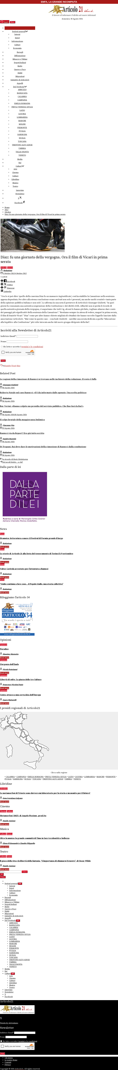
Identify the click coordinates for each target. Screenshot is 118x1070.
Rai (20, 163)
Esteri (17, 38)
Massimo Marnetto (10, 654)
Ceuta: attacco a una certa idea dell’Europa (20, 695)
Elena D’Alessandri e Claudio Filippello (19, 843)
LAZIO (22, 110)
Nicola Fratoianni (10, 669)
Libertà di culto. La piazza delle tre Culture (20, 679)
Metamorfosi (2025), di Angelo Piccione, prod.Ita (23, 816)
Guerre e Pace (20, 69)
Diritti (20, 73)
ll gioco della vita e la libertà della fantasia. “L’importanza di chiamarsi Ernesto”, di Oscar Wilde (45, 861)
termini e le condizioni (32, 347)
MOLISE (22, 124)
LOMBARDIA (22, 117)
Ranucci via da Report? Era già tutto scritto (22, 433)
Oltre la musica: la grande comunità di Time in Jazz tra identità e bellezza (34, 838)
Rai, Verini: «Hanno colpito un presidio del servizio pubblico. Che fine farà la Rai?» (42, 406)
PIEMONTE (22, 127)
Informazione (17, 41)
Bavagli (20, 52)
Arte (15, 169)
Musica (15, 183)
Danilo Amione (9, 821)
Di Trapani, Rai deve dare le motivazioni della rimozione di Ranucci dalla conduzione (43, 446)
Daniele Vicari (10, 366)
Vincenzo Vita (8, 425)
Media (19, 159)
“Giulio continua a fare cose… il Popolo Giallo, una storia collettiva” (31, 584)
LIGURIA (22, 114)
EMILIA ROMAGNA (22, 103)
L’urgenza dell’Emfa (9, 664)
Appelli (20, 83)
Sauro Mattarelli (9, 700)
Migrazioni (19, 76)
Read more (4, 547)
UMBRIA (22, 148)
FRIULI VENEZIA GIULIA (22, 107)
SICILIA (22, 138)
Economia (17, 48)
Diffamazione (19, 56)
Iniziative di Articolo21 (20, 80)
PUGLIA (22, 131)
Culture (17, 45)
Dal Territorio (18, 87)
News (2, 534)
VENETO (22, 155)
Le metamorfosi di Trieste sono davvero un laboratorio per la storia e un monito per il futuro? (45, 793)
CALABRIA (22, 96)
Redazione (7, 270)
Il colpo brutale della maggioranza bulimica (22, 419)
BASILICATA (22, 93)
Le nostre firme (11, 1060)
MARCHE (22, 121)
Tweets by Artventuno (9, 1023)
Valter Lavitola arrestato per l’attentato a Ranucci (24, 569)
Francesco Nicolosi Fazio (13, 685)
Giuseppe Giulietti (10, 385)
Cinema (15, 172)
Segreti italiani (20, 62)
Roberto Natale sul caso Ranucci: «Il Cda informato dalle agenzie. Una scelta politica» (43, 392)
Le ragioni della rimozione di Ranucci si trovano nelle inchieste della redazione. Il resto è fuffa (48, 379)
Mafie (20, 66)
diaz (18, 366)
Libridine (15, 179)
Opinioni (3, 645)
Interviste (20, 190)
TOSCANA (22, 141)
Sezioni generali (18, 31)
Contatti (8, 1062)
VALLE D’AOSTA (22, 152)
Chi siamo (9, 1058)
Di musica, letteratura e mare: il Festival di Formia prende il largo (31, 538)
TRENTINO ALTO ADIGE (22, 145)
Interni (17, 34)
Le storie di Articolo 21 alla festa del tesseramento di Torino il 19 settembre (36, 554)
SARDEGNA (22, 134)
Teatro (15, 186)
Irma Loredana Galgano (12, 798)
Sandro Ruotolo (9, 439)
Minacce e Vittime (20, 59)
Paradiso (4, 649)
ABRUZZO (22, 90)
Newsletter (19, 194)
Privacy (8, 1065)
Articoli (4, 268)
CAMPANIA (22, 100)
